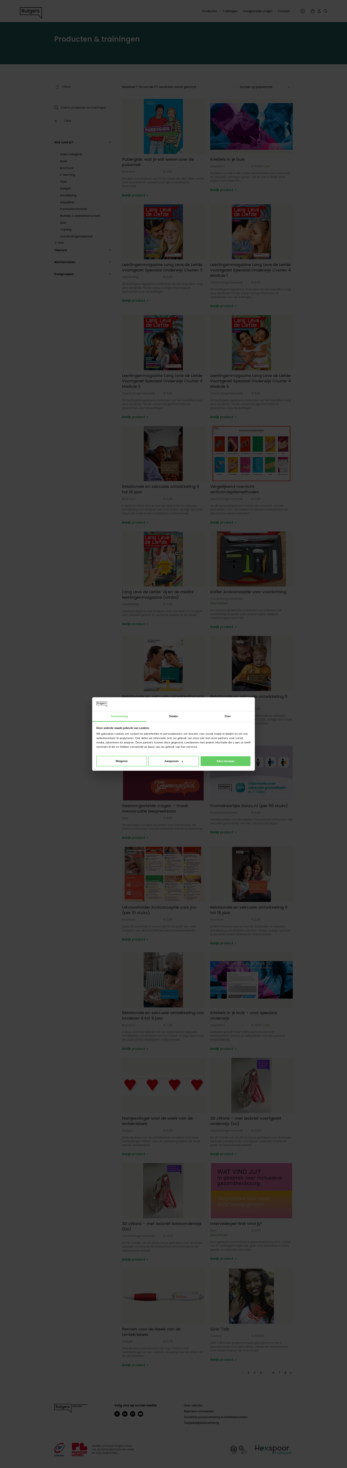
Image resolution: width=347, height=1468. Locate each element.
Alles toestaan (225, 761)
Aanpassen (171, 761)
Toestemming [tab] (119, 716)
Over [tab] (228, 716)
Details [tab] (173, 716)
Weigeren (122, 761)
